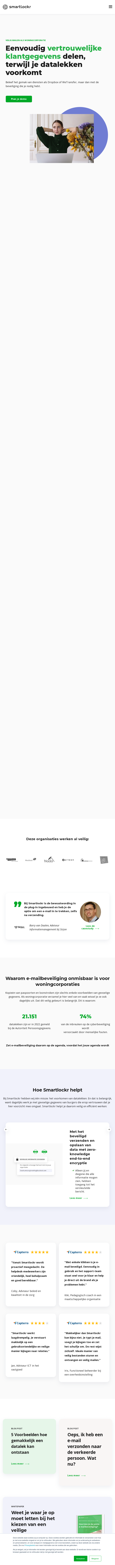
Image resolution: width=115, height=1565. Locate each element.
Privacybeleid (30, 1545)
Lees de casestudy (88, 927)
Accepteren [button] (80, 1558)
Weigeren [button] (95, 1558)
